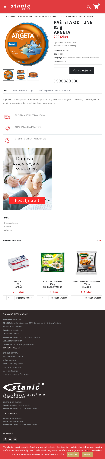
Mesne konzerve (69, 58)
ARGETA (63, 61)
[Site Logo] (20, 7)
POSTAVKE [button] (72, 454)
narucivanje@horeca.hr (19, 405)
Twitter (61, 81)
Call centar (8, 230)
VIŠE (89, 450)
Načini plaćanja (10, 360)
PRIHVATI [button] (87, 454)
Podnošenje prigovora (13, 363)
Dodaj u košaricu (83, 70)
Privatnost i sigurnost (12, 367)
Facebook (56, 81)
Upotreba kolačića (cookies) (16, 374)
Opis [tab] (5, 90)
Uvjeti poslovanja (11, 223)
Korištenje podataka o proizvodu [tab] (54, 90)
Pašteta (78, 58)
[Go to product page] (18, 262)
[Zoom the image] (27, 150)
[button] (5, 7)
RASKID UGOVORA (10, 353)
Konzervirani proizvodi (90, 58)
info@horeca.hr (16, 421)
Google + (71, 81)
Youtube (10, 439)
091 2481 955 (17, 402)
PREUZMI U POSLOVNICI (13, 356)
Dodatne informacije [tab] (22, 90)
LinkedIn (66, 81)
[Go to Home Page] (3, 16)
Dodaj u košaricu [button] (26, 298)
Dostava (7, 226)
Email (76, 81)
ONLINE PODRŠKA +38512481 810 (30, 138)
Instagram (15, 439)
